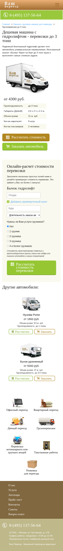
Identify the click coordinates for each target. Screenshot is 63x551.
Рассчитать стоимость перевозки (25, 267)
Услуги (12, 490)
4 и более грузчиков (20, 246)
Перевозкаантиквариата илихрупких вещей (17, 449)
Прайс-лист (15, 499)
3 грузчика (15, 241)
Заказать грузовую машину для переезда (32, 24)
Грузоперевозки (46, 428)
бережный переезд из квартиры (39, 544)
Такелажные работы (46, 452)
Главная (6, 24)
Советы (12, 509)
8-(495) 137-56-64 (25, 15)
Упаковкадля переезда (31, 472)
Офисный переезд (17, 409)
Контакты (14, 504)
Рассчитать (22, 331)
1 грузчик (14, 231)
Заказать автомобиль (27, 146)
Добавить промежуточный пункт (29, 201)
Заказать (46, 331)
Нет (11, 226)
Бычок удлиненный (31, 361)
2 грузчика (15, 236)
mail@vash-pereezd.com (42, 539)
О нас (11, 485)
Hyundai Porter (31, 314)
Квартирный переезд (46, 409)
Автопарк (14, 494)
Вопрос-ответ (16, 514)
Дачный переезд (17, 428)
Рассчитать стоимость (28, 137)
